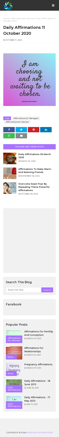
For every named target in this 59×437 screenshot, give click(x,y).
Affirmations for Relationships (33, 350)
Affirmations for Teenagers (25, 118)
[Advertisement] (29, 240)
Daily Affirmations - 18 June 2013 (37, 382)
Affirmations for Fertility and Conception (38, 333)
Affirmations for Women (22, 18)
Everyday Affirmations (40, 432)
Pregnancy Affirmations (38, 364)
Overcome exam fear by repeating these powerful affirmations (33, 187)
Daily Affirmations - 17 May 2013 (37, 399)
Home (6, 18)
